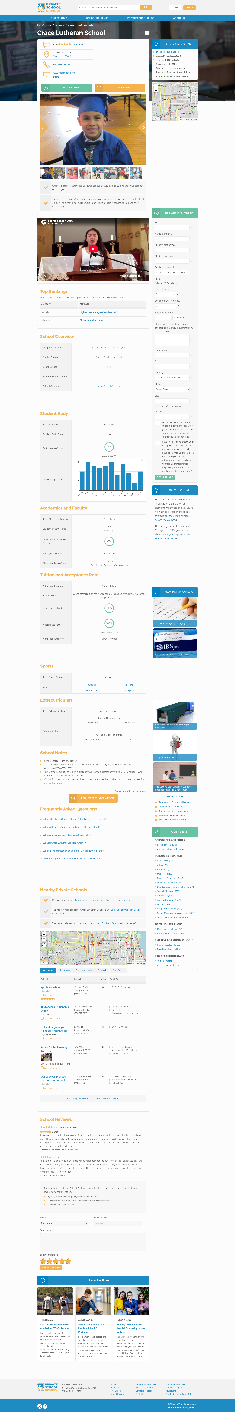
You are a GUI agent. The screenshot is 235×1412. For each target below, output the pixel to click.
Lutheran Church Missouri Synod (109, 348)
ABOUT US (179, 18)
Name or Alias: (100, 1218)
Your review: (46, 1230)
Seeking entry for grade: (167, 301)
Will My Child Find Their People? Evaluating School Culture (131, 1328)
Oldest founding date (91, 320)
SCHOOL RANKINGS (97, 18)
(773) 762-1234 (64, 65)
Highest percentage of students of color (100, 312)
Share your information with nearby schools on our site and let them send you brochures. (178, 429)
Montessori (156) (165, 874)
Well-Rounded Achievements (172, 815)
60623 (68, 56)
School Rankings (118, 1394)
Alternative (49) (164, 895)
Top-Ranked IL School (169, 52)
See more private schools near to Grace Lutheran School (93, 1099)
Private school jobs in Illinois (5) (172, 933)
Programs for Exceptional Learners (175, 802)
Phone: (158, 412)
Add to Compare (52, 995)
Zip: (157, 396)
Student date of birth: (166, 267)
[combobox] (107, 7)
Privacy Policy (189, 1407)
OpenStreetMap (140, 963)
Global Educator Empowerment (173, 811)
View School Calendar (109, 386)
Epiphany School (110, 923)
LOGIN (175, 8)
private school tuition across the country (172, 518)
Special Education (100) (168, 891)
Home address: (162, 350)
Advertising (171, 1391)
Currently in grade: (164, 289)
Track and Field (92, 690)
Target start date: (164, 313)
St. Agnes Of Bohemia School (55, 1009)
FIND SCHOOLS (58, 18)
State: (158, 384)
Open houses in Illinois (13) (169, 929)
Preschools (102, 970)
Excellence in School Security (172, 820)
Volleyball (129, 690)
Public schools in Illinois (168, 945)
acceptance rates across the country (173, 536)
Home (113, 1384)
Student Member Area (145, 1384)
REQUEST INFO (71, 88)
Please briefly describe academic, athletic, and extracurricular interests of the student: (174, 328)
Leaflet (129, 963)
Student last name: (164, 256)
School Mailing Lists (175, 1387)
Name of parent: (163, 234)
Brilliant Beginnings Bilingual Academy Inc (54, 1029)
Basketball (92, 685)
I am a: (43, 1218)
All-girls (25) (162, 865)
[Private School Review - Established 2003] (49, 7)
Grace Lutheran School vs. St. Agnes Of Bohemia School (103, 900)
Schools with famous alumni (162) (173, 917)
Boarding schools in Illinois (169, 949)
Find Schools (116, 1391)
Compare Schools (143, 1391)
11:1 (116, 531)
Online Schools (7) (165, 904)
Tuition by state (164, 961)
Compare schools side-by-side (171, 849)
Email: (158, 223)
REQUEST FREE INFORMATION (97, 798)
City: (157, 361)
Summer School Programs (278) (171, 882)
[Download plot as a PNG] (142, 459)
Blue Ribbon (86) (165, 861)
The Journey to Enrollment (171, 807)
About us (114, 1387)
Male (159, 283)
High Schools (64, 970)
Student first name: (165, 245)
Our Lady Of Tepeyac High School (124, 910)
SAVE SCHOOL (124, 88)
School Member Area (175, 1384)
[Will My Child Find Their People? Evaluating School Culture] (131, 1301)
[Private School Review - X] (39, 1406)
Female (170, 283)
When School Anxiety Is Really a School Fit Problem (91, 1328)
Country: (159, 373)
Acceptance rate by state (169, 965)
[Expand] (44, 945)
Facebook (45, 1406)
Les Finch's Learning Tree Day (54, 1049)
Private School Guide (145, 1387)
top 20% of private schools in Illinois (101, 298)
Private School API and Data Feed (181, 1394)
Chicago (57, 56)
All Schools (48, 970)
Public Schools (118, 970)
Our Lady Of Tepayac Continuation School (53, 1079)
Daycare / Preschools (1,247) (170, 878)
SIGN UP (189, 8)
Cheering (129, 685)
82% (116, 632)
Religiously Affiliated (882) (169, 908)
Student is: (160, 279)
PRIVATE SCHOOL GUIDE (140, 18)
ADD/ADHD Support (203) (169, 900)
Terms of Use (174, 1407)
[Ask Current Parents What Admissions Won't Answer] (55, 1301)
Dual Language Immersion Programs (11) (175, 887)
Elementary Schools (84, 970)
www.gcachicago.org (64, 73)
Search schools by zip (167, 845)
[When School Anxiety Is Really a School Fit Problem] (93, 1301)
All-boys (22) (163, 869)
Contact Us (140, 1394)
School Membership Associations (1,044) (176, 913)
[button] (93, 945)
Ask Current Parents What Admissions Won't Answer (54, 1326)
